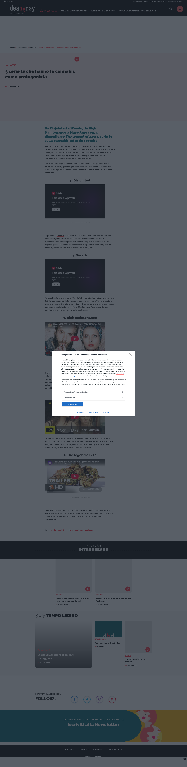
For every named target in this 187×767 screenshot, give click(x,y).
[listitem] (93, 392)
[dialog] (93, 383)
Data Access (93, 412)
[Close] (131, 355)
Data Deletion (81, 412)
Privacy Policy (105, 412)
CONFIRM (72, 404)
